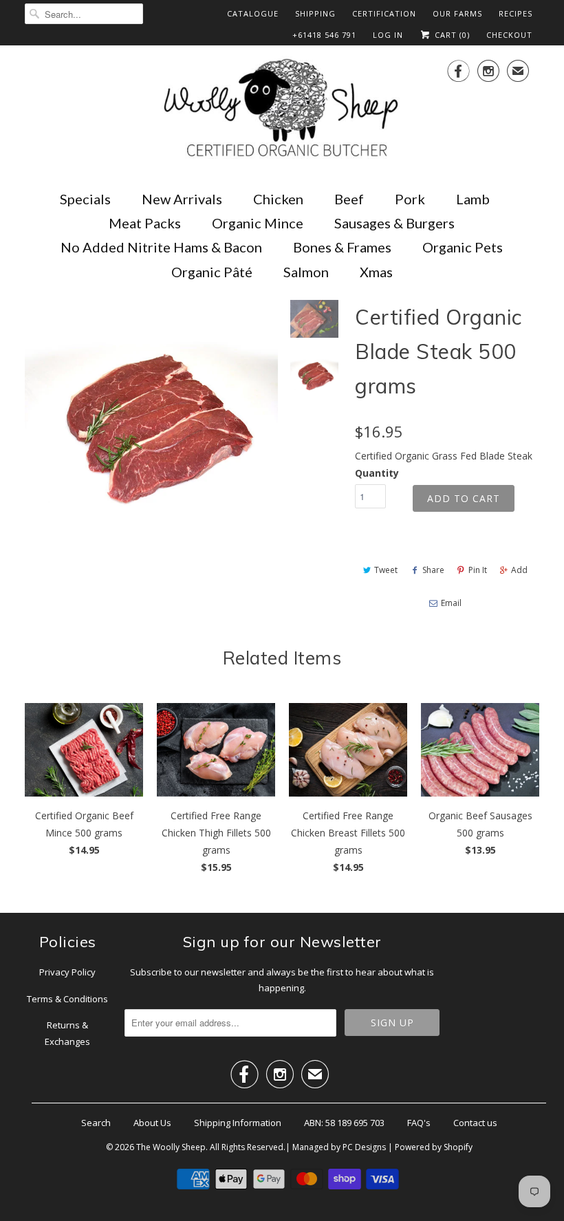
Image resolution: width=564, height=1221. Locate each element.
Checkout (509, 35)
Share (433, 570)
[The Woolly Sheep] (282, 109)
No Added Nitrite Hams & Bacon (161, 247)
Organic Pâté (211, 271)
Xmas (376, 271)
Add (519, 570)
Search (96, 1122)
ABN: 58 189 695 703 (344, 1122)
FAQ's (419, 1122)
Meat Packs (145, 223)
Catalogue (253, 13)
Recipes (515, 13)
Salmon (306, 271)
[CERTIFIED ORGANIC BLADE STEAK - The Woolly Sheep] (151, 426)
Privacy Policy (67, 972)
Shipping (315, 13)
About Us (152, 1122)
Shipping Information (237, 1122)
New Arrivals (182, 199)
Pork (410, 199)
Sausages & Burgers (394, 223)
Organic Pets (462, 247)
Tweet (386, 570)
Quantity (377, 472)
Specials (85, 199)
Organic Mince (257, 223)
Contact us (475, 1122)
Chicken (278, 199)
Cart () (451, 35)
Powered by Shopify (434, 1147)
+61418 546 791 (324, 35)
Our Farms (457, 13)
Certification (384, 13)
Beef (349, 199)
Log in (388, 35)
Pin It (477, 570)
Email (451, 603)
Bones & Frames (342, 247)
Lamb (473, 199)
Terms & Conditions (67, 999)
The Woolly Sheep (171, 1147)
